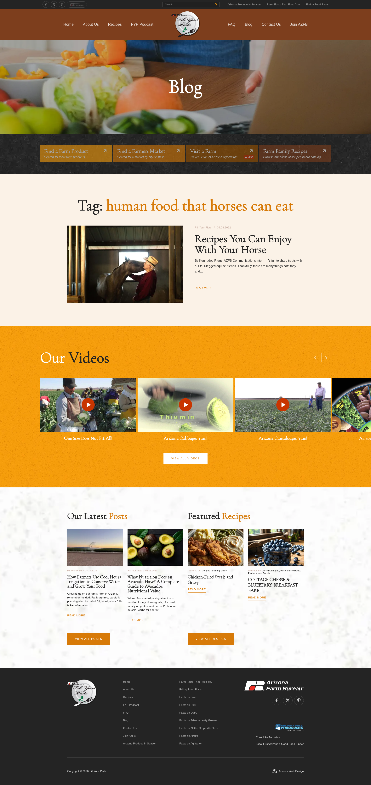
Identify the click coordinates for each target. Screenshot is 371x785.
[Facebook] (46, 4)
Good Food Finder (292, 743)
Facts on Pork (187, 704)
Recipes (115, 24)
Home (68, 24)
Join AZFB (299, 24)
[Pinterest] (62, 4)
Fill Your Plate (97, 771)
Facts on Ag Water (190, 743)
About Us (91, 24)
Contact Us (271, 24)
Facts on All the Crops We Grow (198, 728)
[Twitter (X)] (54, 4)
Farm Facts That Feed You (283, 4)
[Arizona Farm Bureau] (77, 4)
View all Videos (185, 458)
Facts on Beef (187, 697)
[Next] (326, 357)
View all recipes (211, 638)
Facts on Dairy (188, 712)
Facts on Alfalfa (188, 735)
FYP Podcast (142, 24)
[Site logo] (82, 712)
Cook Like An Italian (268, 737)
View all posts (88, 638)
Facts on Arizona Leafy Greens (198, 720)
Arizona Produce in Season (244, 4)
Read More (204, 287)
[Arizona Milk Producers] (289, 727)
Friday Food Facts (317, 4)
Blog (248, 24)
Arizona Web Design (291, 771)
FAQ (232, 24)
